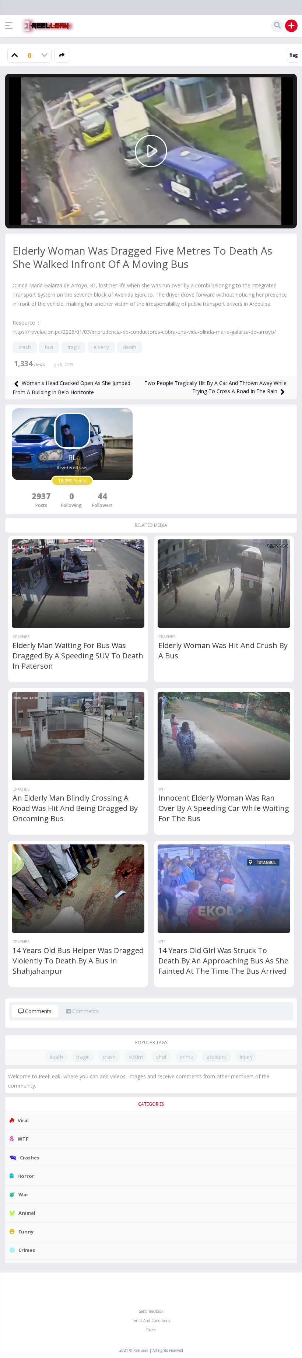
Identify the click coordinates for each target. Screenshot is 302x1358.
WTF (161, 789)
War (23, 1194)
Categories (151, 1104)
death (129, 347)
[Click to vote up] (14, 55)
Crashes (21, 636)
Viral (23, 1120)
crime (186, 1056)
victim (136, 1056)
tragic (73, 347)
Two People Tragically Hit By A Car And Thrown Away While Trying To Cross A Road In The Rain (215, 387)
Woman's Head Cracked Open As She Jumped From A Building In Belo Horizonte (71, 387)
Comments (38, 1011)
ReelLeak (140, 1350)
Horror (25, 1176)
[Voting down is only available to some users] (44, 55)
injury (246, 1056)
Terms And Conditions (151, 1320)
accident (216, 1056)
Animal (26, 1213)
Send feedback (151, 1311)
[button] (10, 26)
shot (161, 1056)
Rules (151, 1329)
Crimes (26, 1250)
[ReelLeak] (46, 26)
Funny (26, 1231)
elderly (101, 347)
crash (24, 347)
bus (49, 347)
